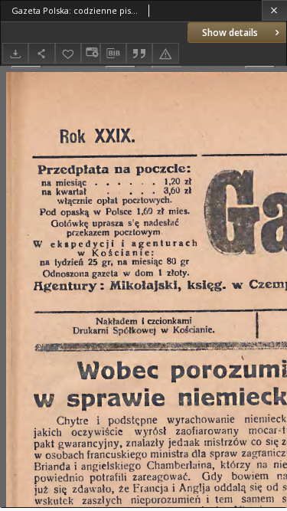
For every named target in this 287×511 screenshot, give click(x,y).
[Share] (41, 53)
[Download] (15, 53)
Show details (230, 32)
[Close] (274, 10)
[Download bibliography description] (113, 53)
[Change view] (90, 53)
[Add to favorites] (68, 53)
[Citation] (139, 53)
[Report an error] (165, 53)
